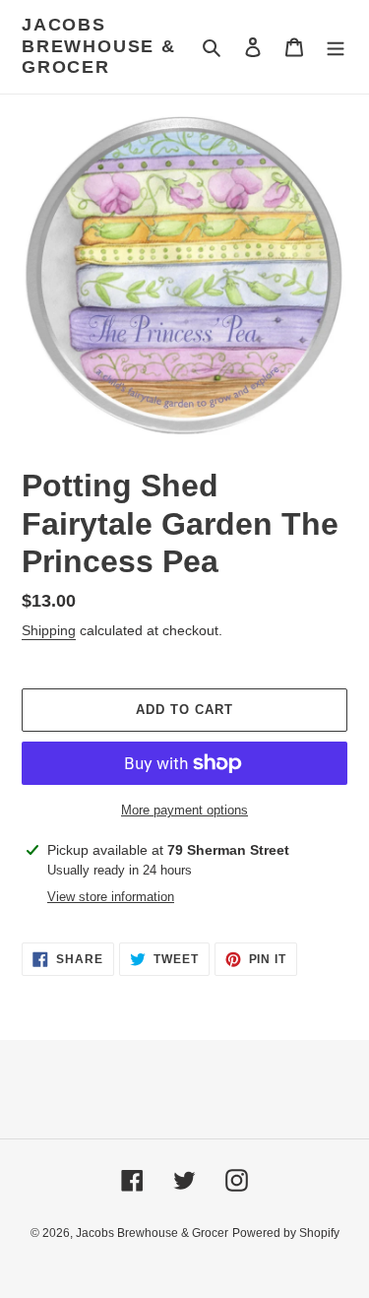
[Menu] (335, 47)
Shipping (49, 630)
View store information (110, 896)
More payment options (184, 810)
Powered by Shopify (285, 1233)
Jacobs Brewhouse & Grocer (99, 46)
